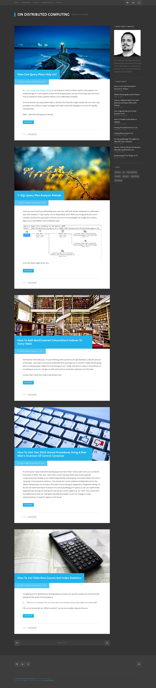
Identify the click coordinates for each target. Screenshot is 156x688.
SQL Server (32, 134)
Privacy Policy (47, 2)
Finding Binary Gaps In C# (123, 133)
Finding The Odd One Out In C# (125, 128)
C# (123, 172)
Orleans (117, 176)
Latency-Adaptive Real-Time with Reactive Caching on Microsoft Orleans (126, 102)
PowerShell (135, 176)
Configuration (132, 172)
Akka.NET (117, 172)
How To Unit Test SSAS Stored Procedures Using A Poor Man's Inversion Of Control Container (52, 454)
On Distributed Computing (44, 15)
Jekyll (25, 680)
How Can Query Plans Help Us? (37, 74)
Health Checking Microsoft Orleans (127, 95)
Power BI (126, 176)
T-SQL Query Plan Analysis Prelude (39, 90)
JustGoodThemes (48, 680)
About (58, 2)
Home (16, 2)
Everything (26, 2)
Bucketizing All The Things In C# (126, 156)
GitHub (36, 2)
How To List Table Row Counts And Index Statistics (49, 578)
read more (28, 122)
